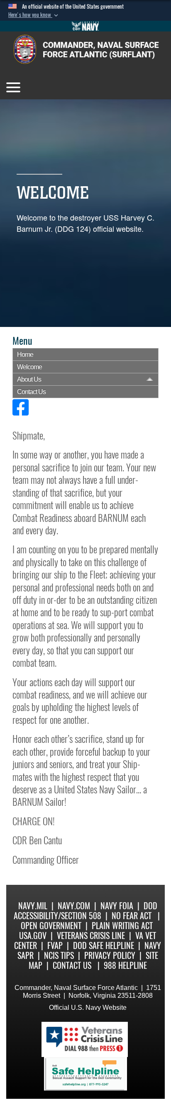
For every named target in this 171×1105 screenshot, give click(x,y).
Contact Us (31, 391)
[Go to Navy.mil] (85, 26)
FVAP (55, 945)
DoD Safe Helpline (103, 945)
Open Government (51, 925)
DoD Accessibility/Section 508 (85, 910)
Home (25, 354)
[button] (34, 15)
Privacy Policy (109, 955)
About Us (29, 379)
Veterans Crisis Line (91, 935)
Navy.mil (32, 905)
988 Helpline (125, 965)
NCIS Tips (59, 955)
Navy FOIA (116, 905)
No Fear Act (131, 915)
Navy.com (74, 905)
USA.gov (32, 935)
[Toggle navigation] (13, 87)
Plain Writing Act (122, 925)
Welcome (29, 366)
